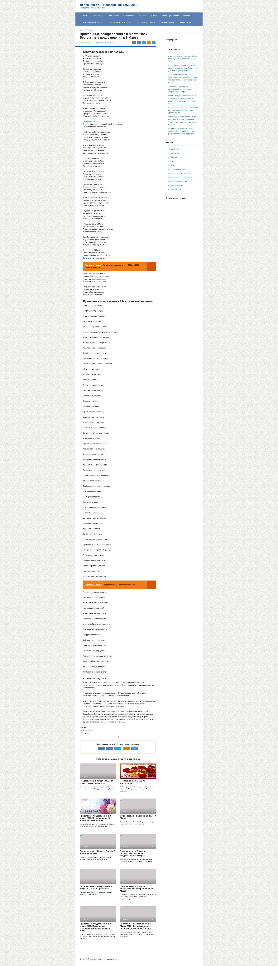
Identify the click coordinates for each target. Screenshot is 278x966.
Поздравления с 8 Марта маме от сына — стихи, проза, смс (96, 782)
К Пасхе (154, 16)
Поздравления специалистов (120, 22)
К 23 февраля (128, 16)
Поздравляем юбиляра (145, 22)
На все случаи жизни (170, 16)
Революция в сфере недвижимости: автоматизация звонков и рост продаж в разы (183, 110)
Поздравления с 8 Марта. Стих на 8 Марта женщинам (97, 852)
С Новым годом (184, 22)
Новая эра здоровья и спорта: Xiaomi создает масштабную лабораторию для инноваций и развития (183, 68)
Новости (186, 16)
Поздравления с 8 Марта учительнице (132, 782)
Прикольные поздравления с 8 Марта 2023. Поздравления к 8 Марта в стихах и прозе (95, 818)
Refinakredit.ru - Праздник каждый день (109, 5)
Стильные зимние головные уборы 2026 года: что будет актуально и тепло (182, 58)
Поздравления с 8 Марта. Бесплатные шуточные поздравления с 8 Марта (132, 853)
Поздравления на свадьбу (92, 22)
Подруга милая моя (91, 122)
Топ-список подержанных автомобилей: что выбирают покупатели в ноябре (180, 89)
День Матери (98, 16)
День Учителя (113, 16)
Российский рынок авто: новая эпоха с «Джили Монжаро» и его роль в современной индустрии (181, 131)
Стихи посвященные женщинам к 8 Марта (138, 817)
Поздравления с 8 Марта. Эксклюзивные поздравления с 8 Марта (136, 888)
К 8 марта (142, 16)
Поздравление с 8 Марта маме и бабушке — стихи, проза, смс (96, 887)
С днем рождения (166, 22)
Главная (85, 16)
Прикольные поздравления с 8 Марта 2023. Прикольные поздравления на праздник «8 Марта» (95, 927)
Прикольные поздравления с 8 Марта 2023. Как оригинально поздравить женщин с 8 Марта (135, 926)
